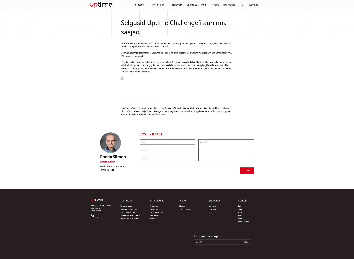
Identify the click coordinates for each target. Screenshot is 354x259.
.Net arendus (154, 206)
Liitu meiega (229, 4)
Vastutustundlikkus (185, 209)
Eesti (239, 206)
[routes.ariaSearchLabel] (242, 4)
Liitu (246, 241)
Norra (240, 215)
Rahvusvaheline (243, 222)
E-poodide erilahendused (128, 209)
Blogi (203, 4)
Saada (247, 170)
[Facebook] (97, 216)
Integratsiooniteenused (128, 212)
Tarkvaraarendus (126, 206)
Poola (240, 212)
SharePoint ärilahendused (129, 218)
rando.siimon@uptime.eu (112, 166)
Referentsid (176, 4)
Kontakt (215, 4)
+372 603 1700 (95, 208)
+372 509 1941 (107, 170)
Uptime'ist (192, 4)
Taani (240, 209)
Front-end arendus (156, 212)
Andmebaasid (154, 215)
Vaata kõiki (153, 218)
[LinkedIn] (92, 216)
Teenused (139, 4)
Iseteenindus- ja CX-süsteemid (130, 215)
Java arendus (154, 209)
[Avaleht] (101, 5)
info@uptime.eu (96, 211)
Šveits (240, 218)
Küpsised (182, 206)
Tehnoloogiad (157, 4)
